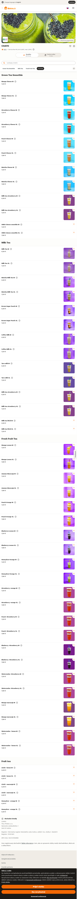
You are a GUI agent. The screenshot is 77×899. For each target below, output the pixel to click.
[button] (9, 7)
